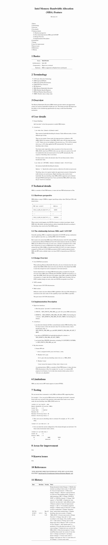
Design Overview (38, 36)
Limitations (35, 40)
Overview (34, 27)
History (34, 50)
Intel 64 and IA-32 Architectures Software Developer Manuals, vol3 (55, 473)
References (35, 48)
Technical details (36, 31)
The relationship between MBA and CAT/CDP (45, 35)
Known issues (35, 46)
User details (35, 29)
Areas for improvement (38, 44)
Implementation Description (41, 38)
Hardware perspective (39, 33)
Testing (34, 42)
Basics (34, 23)
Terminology (35, 25)
